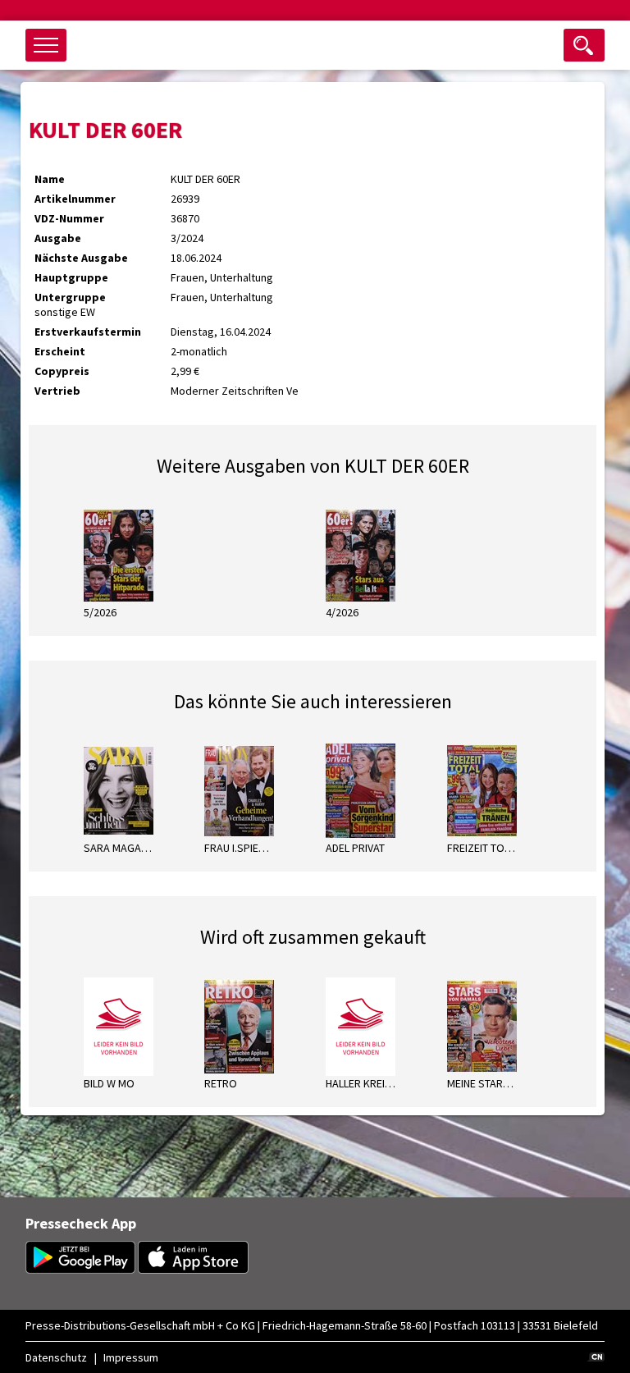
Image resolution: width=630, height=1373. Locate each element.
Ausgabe (57, 238)
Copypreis (61, 371)
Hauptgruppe (71, 277)
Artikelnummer (75, 198)
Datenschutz (56, 1357)
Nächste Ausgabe (81, 257)
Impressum (130, 1357)
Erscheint (59, 351)
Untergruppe (70, 297)
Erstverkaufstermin (87, 331)
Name (49, 179)
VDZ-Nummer (69, 218)
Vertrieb (57, 390)
